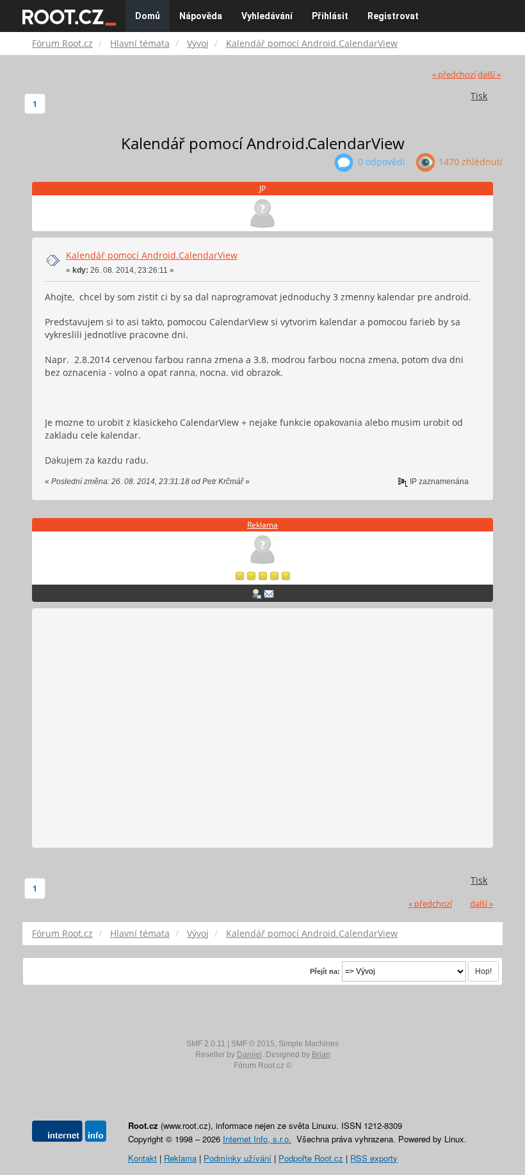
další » (489, 74)
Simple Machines (309, 1043)
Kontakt (142, 1158)
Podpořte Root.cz (311, 1158)
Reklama (262, 524)
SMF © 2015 (253, 1043)
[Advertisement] (262, 728)
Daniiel (249, 1054)
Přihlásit (330, 16)
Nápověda (200, 16)
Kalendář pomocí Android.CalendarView (152, 255)
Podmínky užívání (237, 1158)
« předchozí (454, 74)
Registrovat (393, 16)
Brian (321, 1054)
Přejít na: (325, 971)
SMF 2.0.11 (205, 1043)
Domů (147, 16)
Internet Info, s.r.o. (257, 1139)
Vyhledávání (267, 16)
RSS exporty (374, 1158)
